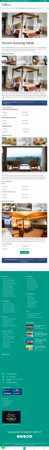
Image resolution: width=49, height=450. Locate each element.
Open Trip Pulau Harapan (32, 283)
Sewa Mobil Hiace (30, 297)
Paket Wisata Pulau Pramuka (8, 304)
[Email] (46, 1)
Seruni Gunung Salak (7, 47)
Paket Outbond (6, 345)
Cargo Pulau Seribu (31, 289)
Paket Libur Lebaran (31, 280)
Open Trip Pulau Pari (31, 282)
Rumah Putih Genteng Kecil (8, 341)
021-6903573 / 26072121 (11, 382)
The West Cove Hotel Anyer (8, 338)
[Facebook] (39, 1)
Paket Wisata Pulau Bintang (8, 324)
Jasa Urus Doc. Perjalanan (32, 287)
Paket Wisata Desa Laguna (8, 294)
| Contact (32, 444)
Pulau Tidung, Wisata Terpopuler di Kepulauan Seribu (40, 347)
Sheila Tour (25, 8)
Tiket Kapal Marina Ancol (32, 315)
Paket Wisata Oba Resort (8, 320)
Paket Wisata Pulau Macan (8, 290)
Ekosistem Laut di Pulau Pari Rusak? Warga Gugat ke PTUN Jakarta (40, 340)
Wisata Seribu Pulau (20, 444)
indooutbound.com (6, 404)
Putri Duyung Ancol (6, 347)
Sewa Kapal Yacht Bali (31, 306)
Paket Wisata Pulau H (7, 322)
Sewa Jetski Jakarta (31, 304)
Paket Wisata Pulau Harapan (8, 308)
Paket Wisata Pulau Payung (8, 310)
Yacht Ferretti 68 (30, 299)
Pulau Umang (5, 334)
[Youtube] (44, 1)
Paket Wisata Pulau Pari (7, 303)
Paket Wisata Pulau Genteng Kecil (10, 319)
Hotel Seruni (43, 47)
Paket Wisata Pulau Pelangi (8, 282)
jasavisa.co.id (5, 406)
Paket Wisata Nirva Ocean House (9, 296)
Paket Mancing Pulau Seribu (8, 333)
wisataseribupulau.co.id (7, 402)
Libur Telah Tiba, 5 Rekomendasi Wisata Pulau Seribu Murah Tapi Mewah (41, 334)
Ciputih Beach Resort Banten (8, 336)
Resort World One (31, 278)
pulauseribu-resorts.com (8, 400)
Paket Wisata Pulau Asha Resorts (9, 283)
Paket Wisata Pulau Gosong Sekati (10, 326)
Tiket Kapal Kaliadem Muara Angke (34, 317)
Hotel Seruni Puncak (7, 340)
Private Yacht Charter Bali (32, 301)
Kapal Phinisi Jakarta (31, 303)
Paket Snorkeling (6, 343)
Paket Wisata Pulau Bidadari (8, 280)
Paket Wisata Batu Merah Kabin (9, 311)
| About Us (27, 444)
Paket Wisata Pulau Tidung (8, 306)
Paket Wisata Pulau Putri (8, 287)
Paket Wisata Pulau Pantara (8, 289)
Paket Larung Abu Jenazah (32, 285)
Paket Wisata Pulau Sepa (8, 292)
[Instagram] (41, 1)
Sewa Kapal (29, 296)
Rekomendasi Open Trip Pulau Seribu (40, 326)
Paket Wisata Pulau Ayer (8, 278)
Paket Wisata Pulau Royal (8, 285)
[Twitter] (43, 1)
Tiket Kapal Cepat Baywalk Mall (33, 313)
